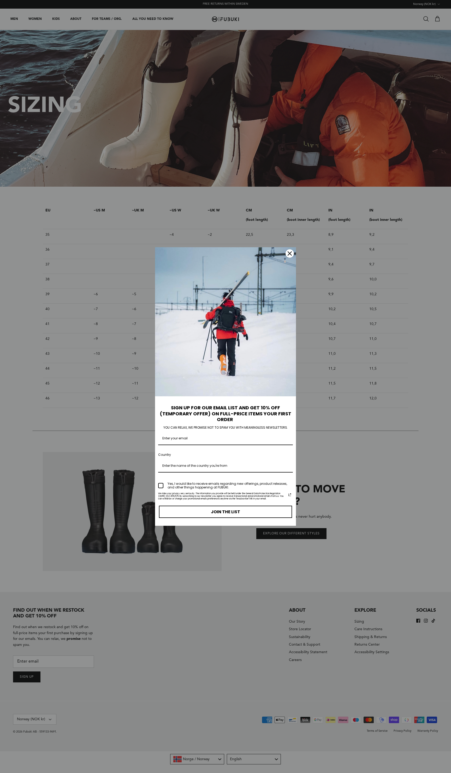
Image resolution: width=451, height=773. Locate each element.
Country (164, 454)
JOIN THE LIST (225, 512)
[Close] (289, 253)
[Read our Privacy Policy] (290, 495)
